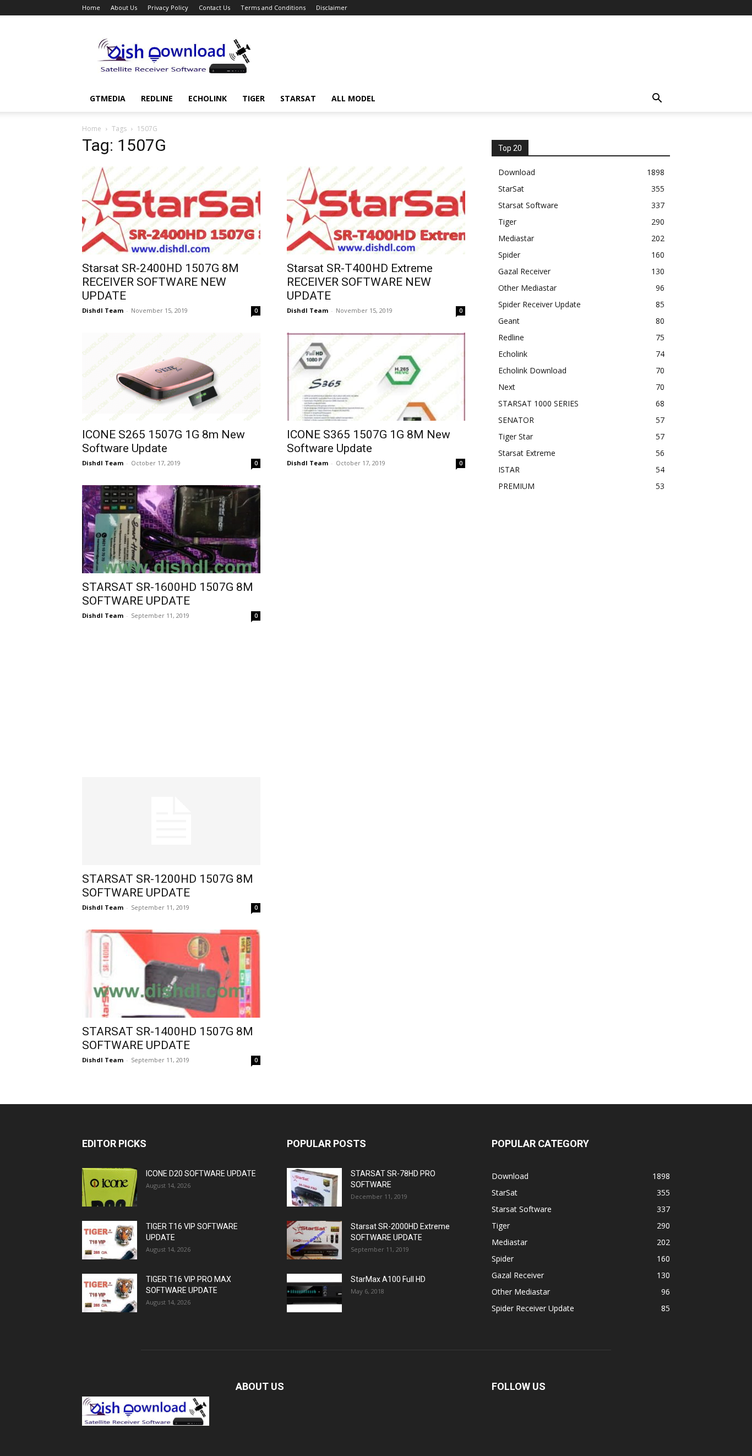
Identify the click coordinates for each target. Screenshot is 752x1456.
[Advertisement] (469, 55)
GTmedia (108, 98)
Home (91, 7)
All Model (353, 98)
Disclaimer (331, 7)
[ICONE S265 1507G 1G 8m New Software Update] (171, 377)
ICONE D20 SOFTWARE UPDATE (201, 1173)
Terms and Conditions (273, 7)
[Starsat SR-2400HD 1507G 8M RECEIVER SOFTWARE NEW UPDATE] (171, 210)
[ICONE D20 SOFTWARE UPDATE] (109, 1187)
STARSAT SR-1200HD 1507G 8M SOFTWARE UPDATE (167, 885)
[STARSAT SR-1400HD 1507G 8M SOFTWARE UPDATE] (171, 974)
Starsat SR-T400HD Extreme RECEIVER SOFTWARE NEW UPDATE (360, 282)
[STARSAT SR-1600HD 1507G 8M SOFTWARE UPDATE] (171, 529)
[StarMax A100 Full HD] (314, 1293)
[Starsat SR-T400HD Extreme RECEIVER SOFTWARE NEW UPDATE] (376, 210)
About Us (124, 7)
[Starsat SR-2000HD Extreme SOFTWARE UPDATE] (314, 1240)
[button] (657, 99)
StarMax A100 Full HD (388, 1279)
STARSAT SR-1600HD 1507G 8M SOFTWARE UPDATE (167, 593)
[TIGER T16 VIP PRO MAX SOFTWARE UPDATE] (109, 1293)
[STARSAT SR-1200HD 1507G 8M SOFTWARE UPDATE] (171, 821)
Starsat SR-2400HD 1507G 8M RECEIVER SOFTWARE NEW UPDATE (160, 282)
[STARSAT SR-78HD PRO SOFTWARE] (314, 1187)
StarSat (298, 98)
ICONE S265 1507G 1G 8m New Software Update (163, 441)
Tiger (253, 98)
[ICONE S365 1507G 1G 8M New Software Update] (376, 377)
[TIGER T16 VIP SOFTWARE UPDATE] (109, 1240)
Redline (157, 98)
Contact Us (214, 7)
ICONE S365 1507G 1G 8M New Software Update (368, 441)
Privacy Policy (168, 7)
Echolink (207, 98)
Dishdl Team (102, 310)
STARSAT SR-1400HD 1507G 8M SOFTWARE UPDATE (167, 1038)
